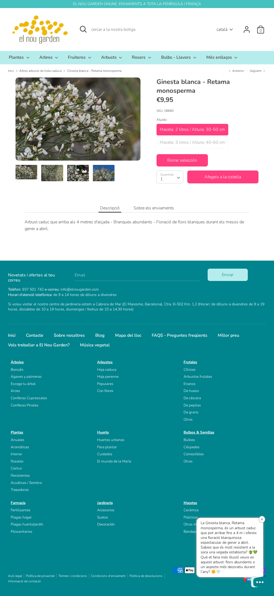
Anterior (237, 71)
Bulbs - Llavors (176, 57)
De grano (191, 412)
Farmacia (18, 502)
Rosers (139, 57)
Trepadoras (20, 489)
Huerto (103, 432)
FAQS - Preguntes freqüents (179, 335)
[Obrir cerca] (83, 29)
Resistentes (20, 475)
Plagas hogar (21, 517)
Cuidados (104, 454)
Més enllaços (219, 57)
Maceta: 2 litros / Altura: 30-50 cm (192, 129)
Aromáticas (20, 447)
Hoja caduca (106, 369)
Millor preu (228, 335)
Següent (256, 71)
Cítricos (190, 369)
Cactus (16, 468)
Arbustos (105, 362)
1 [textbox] (161, 179)
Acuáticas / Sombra (26, 482)
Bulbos (189, 439)
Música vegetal (95, 345)
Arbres (46, 57)
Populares (105, 383)
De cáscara (192, 398)
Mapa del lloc (128, 335)
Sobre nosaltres (69, 335)
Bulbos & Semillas (199, 432)
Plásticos (191, 517)
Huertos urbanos (110, 439)
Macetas (190, 502)
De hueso (191, 390)
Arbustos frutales (198, 376)
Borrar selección (182, 160)
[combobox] (170, 177)
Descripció (110, 208)
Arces (15, 390)
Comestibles (194, 454)
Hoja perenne (108, 376)
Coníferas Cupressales (29, 398)
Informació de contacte (24, 581)
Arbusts (109, 57)
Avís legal (15, 576)
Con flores (105, 390)
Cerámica (191, 510)
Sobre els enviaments (154, 208)
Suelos (102, 517)
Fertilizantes (21, 510)
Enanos (190, 383)
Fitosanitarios (21, 531)
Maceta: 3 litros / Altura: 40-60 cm (192, 142)
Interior (16, 454)
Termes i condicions (73, 576)
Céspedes (192, 447)
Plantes (17, 57)
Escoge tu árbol (23, 383)
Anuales (17, 439)
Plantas (17, 432)
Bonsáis (17, 369)
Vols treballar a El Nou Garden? (39, 345)
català (221, 29)
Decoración (106, 524)
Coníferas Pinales (25, 405)
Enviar (227, 275)
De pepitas (192, 405)
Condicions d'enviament (108, 576)
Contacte (34, 335)
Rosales (17, 461)
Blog (100, 335)
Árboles (17, 362)
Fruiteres (77, 57)
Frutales (190, 362)
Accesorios (106, 510)
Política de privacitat (40, 576)
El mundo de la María (114, 461)
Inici (12, 335)
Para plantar (107, 447)
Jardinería (105, 502)
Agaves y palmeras (26, 376)
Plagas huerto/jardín (27, 524)
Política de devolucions (146, 576)
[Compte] (246, 27)
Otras (188, 461)
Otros (188, 419)
